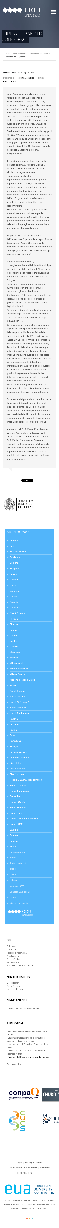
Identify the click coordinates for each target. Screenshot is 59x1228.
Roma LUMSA (17, 802)
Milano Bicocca (17, 674)
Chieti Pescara (17, 613)
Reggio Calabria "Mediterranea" (26, 779)
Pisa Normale (17, 774)
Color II (29, 1218)
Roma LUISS (16, 824)
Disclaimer (45, 1167)
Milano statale (17, 663)
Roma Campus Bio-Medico (24, 818)
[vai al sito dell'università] (18, 511)
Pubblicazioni (13, 956)
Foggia (13, 630)
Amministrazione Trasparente (20, 965)
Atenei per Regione (15, 989)
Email (13, 81)
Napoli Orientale (18, 707)
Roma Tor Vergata (19, 791)
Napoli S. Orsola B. (20, 702)
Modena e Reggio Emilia (22, 679)
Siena (13, 846)
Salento (14, 835)
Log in (19, 1163)
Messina (14, 657)
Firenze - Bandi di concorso (16, 54)
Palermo (14, 724)
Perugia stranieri (18, 752)
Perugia (14, 746)
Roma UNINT (17, 813)
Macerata (15, 652)
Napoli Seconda (18, 696)
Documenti (11, 949)
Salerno (14, 829)
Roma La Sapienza (20, 785)
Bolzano (14, 574)
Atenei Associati (14, 986)
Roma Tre (15, 796)
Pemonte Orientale (19, 757)
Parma (13, 729)
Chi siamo (11, 946)
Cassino (14, 596)
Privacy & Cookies (34, 1163)
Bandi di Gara (13, 962)
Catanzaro (15, 607)
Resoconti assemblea (39, 54)
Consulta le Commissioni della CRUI (23, 1008)
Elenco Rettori (13, 983)
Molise (13, 685)
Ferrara (14, 618)
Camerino (15, 591)
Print (5, 81)
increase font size (51, 77)
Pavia (13, 735)
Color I (27, 1218)
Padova (14, 718)
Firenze (14, 624)
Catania (14, 602)
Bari (12, 546)
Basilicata (15, 557)
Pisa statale (16, 763)
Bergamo (14, 568)
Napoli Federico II (19, 691)
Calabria (14, 585)
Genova (14, 635)
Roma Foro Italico (19, 807)
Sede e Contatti (13, 959)
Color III (32, 1218)
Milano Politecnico (19, 668)
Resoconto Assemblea (17, 953)
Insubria (14, 641)
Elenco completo (14, 1064)
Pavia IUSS (15, 740)
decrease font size (48, 77)
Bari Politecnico (18, 551)
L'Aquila (14, 646)
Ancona (14, 540)
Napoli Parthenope (19, 713)
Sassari (14, 841)
